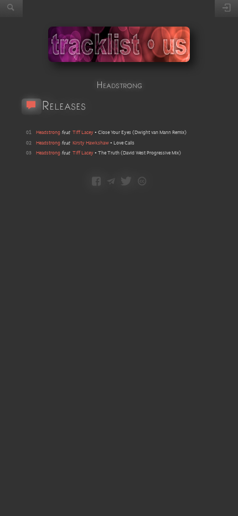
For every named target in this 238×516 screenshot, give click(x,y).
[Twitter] (126, 182)
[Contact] (111, 182)
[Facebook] (96, 182)
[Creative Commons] (142, 182)
